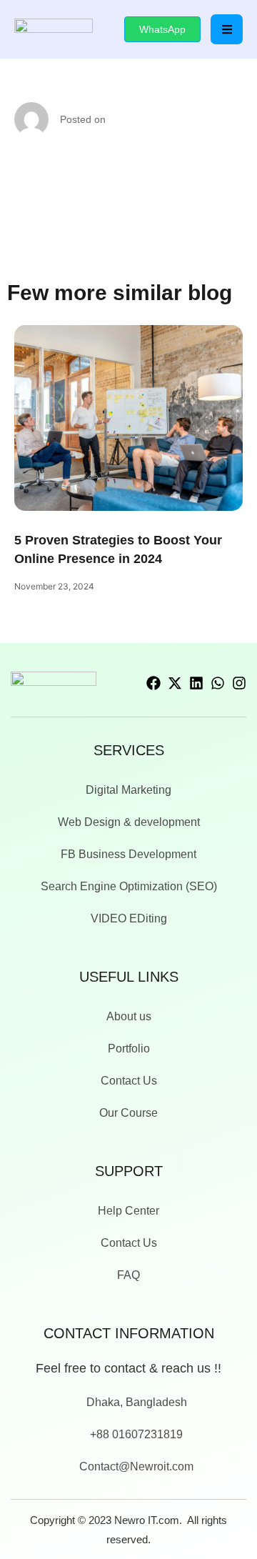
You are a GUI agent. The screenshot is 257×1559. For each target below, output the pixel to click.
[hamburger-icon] (227, 29)
